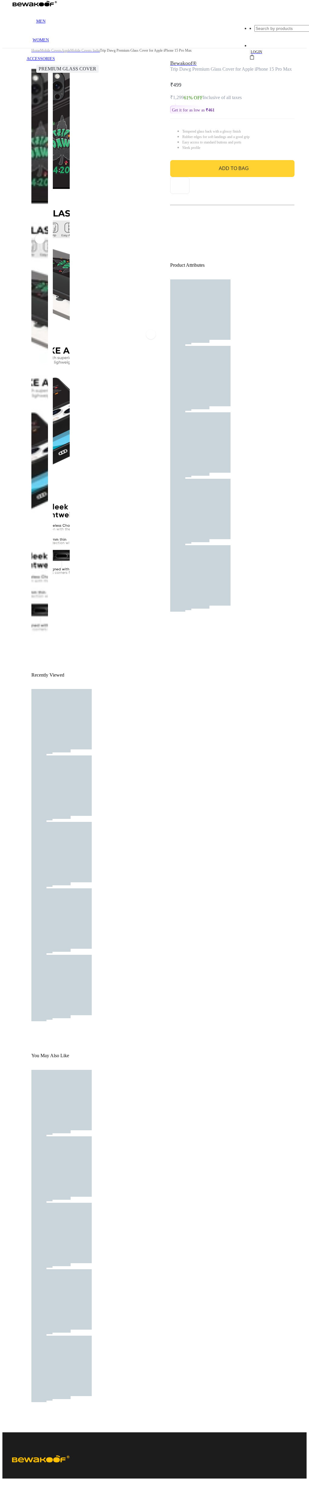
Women (41, 40)
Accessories (41, 58)
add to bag (234, 168)
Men (41, 21)
